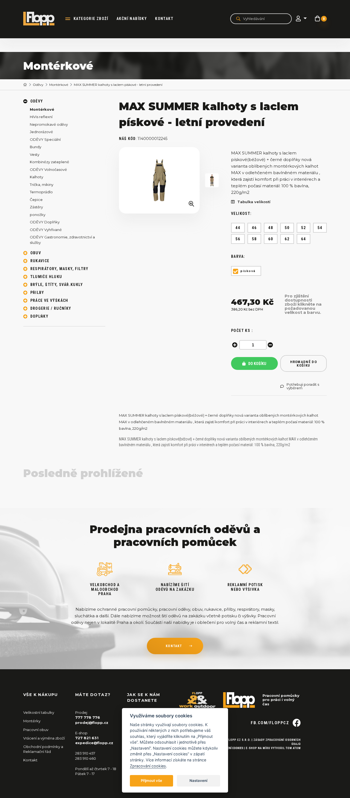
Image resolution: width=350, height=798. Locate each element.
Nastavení (198, 780)
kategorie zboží (91, 18)
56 (238, 238)
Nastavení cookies (230, 748)
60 (270, 238)
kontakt (174, 646)
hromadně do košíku (303, 363)
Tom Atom (293, 748)
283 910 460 (85, 758)
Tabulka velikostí (253, 202)
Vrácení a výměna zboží (44, 738)
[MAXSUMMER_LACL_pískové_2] (212, 180)
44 (238, 227)
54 (320, 227)
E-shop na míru (258, 748)
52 (303, 227)
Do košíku (256, 363)
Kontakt (164, 18)
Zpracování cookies (148, 766)
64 (303, 238)
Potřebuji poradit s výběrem (303, 386)
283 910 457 (85, 753)
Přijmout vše (151, 780)
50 (287, 227)
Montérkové (58, 85)
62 (287, 238)
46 (254, 227)
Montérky (31, 721)
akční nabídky (131, 18)
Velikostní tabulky (38, 712)
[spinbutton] (253, 345)
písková (248, 271)
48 (270, 227)
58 (254, 238)
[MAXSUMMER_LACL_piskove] (159, 180)
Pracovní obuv (35, 729)
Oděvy (38, 85)
